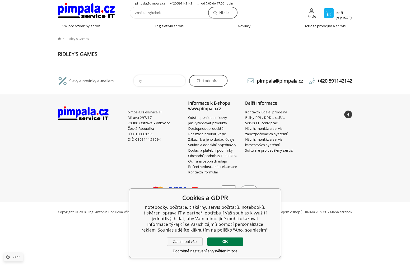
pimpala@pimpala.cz (150, 3)
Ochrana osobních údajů (207, 161)
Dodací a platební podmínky (210, 150)
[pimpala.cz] (59, 38)
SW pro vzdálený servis (81, 25)
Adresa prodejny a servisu (326, 25)
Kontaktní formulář (203, 172)
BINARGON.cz (314, 211)
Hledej (224, 12)
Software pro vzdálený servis (269, 150)
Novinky (244, 25)
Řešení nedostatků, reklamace (212, 166)
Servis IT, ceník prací (261, 123)
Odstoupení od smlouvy (207, 117)
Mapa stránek (341, 211)
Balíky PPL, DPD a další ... (265, 117)
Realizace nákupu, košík (207, 133)
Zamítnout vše (185, 242)
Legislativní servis (169, 25)
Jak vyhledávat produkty (207, 123)
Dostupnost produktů (206, 128)
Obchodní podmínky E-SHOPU (212, 155)
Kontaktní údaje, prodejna (266, 112)
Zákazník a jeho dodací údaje (211, 139)
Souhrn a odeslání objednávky (212, 144)
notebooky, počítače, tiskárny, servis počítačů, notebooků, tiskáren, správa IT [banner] (86, 11)
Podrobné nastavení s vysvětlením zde (205, 251)
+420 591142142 (181, 3)
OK (225, 242)
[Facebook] (348, 114)
